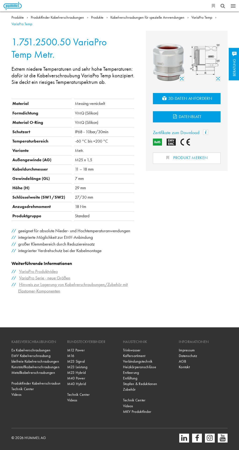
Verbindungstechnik (137, 361)
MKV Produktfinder (137, 411)
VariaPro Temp (202, 17)
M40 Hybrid (76, 383)
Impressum (187, 350)
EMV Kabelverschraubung (30, 355)
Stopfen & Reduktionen (140, 383)
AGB (182, 361)
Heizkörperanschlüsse (139, 366)
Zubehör (129, 389)
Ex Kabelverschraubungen (30, 350)
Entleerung (131, 372)
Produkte (18, 17)
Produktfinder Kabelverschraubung (35, 383)
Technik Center (22, 388)
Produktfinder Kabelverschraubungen (58, 17)
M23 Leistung (77, 366)
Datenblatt (190, 116)
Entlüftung (130, 378)
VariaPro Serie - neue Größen (44, 278)
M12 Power (76, 350)
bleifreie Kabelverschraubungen (35, 361)
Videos (16, 394)
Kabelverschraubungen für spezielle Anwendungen (147, 17)
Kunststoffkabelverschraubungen (35, 366)
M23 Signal (76, 361)
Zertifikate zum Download (177, 133)
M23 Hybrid (76, 372)
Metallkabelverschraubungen (33, 372)
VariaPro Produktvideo (38, 271)
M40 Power (76, 378)
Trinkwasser (132, 350)
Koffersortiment (134, 355)
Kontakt (184, 366)
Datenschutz (188, 355)
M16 (70, 355)
